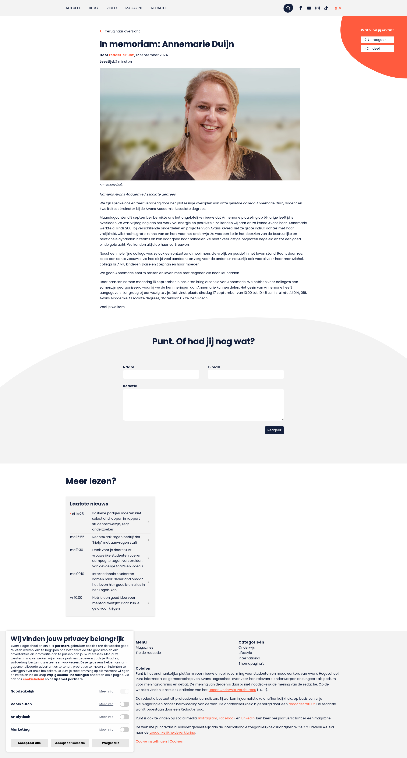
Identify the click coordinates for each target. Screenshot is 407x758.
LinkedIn (248, 718)
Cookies (176, 741)
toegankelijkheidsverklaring (172, 732)
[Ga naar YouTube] (309, 8)
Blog (93, 8)
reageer (379, 39)
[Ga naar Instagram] (317, 8)
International (249, 658)
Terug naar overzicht (122, 31)
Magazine (134, 8)
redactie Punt (121, 55)
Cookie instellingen (151, 741)
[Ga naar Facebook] (300, 8)
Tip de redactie (148, 652)
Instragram (207, 718)
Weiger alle (110, 743)
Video (111, 8)
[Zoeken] (288, 8)
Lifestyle (245, 652)
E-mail (214, 367)
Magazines (144, 647)
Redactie (159, 8)
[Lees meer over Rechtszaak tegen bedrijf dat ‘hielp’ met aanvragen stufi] (110, 539)
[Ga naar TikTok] (326, 8)
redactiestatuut (302, 704)
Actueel (73, 8)
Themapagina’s (251, 663)
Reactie (130, 386)
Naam (128, 367)
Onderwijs (246, 647)
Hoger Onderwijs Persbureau (232, 689)
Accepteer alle (29, 743)
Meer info (106, 692)
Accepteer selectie (70, 743)
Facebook (227, 718)
